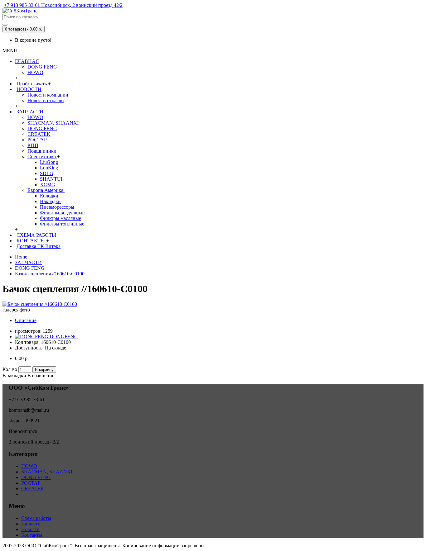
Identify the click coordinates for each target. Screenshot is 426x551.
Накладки (50, 201)
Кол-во (9, 369)
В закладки (14, 375)
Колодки (49, 195)
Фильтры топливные (62, 223)
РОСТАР (37, 139)
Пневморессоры (57, 207)
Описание (25, 320)
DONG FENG (42, 66)
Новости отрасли (45, 100)
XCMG (47, 184)
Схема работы (36, 518)
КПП (32, 145)
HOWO (35, 72)
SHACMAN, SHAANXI (53, 123)
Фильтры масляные (60, 218)
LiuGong (49, 162)
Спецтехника (42, 156)
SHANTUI (51, 179)
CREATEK (39, 134)
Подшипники (41, 151)
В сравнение (40, 375)
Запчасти (31, 523)
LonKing (49, 167)
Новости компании (47, 94)
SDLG (46, 173)
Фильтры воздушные (62, 212)
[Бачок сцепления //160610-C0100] (39, 304)
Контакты (31, 535)
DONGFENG (64, 336)
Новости (30, 529)
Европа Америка (46, 190)
